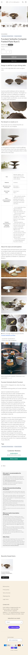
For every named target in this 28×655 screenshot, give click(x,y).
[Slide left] (10, 29)
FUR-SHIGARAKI (4, 33)
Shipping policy (6, 596)
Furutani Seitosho (18, 36)
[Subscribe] (21, 622)
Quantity (3, 49)
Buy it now (14, 61)
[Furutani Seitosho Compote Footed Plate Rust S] (7, 565)
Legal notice (6, 599)
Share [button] (4, 465)
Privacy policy (6, 589)
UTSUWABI (15, 650)
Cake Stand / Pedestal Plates (7, 36)
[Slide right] (17, 29)
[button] (1, 2)
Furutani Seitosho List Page (8, 335)
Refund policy (6, 586)
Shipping (2, 46)
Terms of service (6, 593)
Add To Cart (5, 577)
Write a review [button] (14, 459)
